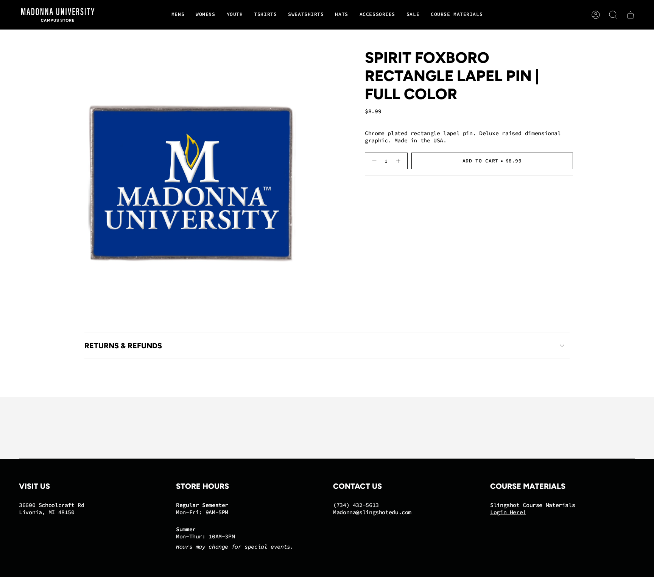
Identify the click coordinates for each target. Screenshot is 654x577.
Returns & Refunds (123, 345)
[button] (178, 15)
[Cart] (630, 14)
